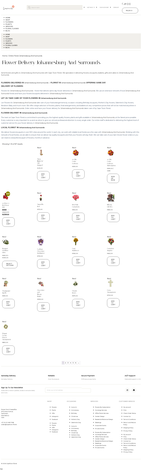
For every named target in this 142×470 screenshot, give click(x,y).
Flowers (9, 39)
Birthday (74, 413)
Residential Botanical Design (104, 419)
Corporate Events (100, 425)
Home (8, 34)
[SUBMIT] (86, 390)
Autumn (74, 407)
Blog (8, 31)
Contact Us (126, 416)
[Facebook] (134, 390)
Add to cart (43, 175)
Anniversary (75, 410)
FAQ (124, 410)
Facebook (55, 419)
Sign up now (113, 178)
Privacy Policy (127, 431)
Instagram (55, 416)
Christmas (74, 416)
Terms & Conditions (129, 419)
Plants (8, 41)
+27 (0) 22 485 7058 (7, 422)
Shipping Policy (128, 428)
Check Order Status (129, 413)
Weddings (98, 422)
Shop (8, 36)
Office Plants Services (101, 413)
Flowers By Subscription (102, 407)
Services (9, 43)
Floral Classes (12, 28)
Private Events (99, 428)
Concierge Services (101, 410)
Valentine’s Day (76, 422)
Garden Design (100, 416)
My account (127, 407)
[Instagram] (127, 390)
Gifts (53, 413)
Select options (9, 264)
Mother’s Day (75, 419)
